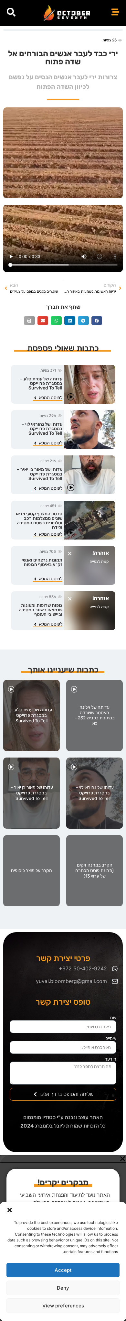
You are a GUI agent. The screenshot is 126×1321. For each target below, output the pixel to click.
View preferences (63, 1306)
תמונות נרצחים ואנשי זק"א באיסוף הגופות (42, 562)
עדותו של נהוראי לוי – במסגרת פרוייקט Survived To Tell (42, 428)
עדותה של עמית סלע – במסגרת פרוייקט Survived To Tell (41, 383)
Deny (63, 1288)
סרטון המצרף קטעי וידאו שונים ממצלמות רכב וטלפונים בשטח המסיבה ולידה (39, 520)
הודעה (110, 1059)
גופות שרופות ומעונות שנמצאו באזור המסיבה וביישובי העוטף (40, 610)
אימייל (111, 1038)
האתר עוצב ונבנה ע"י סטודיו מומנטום (63, 1117)
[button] (9, 1210)
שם (113, 1018)
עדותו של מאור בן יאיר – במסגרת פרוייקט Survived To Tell (39, 474)
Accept (63, 1270)
